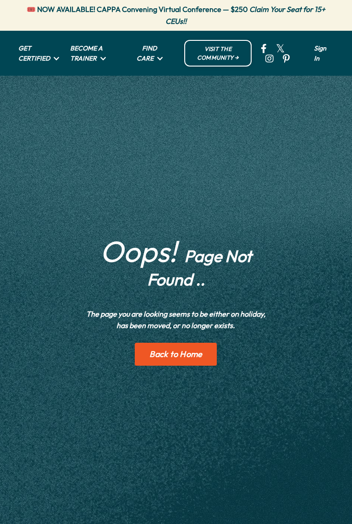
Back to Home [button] (175, 354)
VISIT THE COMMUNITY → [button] (218, 53)
